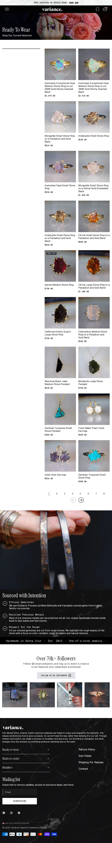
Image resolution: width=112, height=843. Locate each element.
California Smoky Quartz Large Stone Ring (58, 333)
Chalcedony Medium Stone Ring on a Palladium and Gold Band (92, 334)
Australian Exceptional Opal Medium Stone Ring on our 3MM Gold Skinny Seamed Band (93, 88)
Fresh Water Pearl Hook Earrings (91, 430)
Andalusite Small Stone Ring (93, 135)
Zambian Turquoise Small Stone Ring (92, 476)
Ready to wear (10, 750)
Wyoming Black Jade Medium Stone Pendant (57, 383)
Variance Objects (19, 827)
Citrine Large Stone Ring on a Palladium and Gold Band (94, 286)
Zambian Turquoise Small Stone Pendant (58, 430)
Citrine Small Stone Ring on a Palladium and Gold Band (94, 237)
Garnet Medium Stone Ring (59, 284)
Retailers (7, 767)
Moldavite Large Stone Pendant (90, 383)
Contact (83, 768)
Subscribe (19, 801)
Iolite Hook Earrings (55, 474)
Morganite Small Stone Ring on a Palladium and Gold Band (60, 138)
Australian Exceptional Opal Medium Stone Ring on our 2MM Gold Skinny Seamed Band (60, 88)
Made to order (10, 759)
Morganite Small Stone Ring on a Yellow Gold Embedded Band (93, 188)
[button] (7, 9)
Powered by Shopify (37, 827)
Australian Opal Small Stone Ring (60, 187)
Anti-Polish (85, 756)
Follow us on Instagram (54, 675)
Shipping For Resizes (91, 762)
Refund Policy (87, 749)
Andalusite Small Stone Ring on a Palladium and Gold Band (60, 238)
